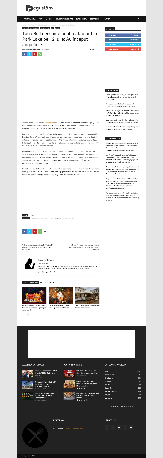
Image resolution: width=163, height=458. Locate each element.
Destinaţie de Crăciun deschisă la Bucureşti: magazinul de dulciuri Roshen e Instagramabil (122, 121)
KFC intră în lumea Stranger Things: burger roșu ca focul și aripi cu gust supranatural (34, 308)
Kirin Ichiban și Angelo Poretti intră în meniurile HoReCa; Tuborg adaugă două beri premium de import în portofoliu (122, 113)
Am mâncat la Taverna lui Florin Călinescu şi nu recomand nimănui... (87, 395)
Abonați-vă (135, 49)
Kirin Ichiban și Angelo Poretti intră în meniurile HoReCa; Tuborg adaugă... (45, 395)
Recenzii (49, 19)
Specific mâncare (34, 28)
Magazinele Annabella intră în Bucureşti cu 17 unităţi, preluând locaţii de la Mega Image (122, 105)
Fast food (31, 25)
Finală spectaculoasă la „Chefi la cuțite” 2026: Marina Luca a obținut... (46, 373)
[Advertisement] (100, 8)
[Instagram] (43, 272)
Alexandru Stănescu (33, 49)
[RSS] (51, 272)
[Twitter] (29, 54)
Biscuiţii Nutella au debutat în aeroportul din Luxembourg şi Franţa (122, 197)
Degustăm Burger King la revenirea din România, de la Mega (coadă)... (86, 384)
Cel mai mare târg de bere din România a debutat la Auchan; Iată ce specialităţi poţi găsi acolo (120, 185)
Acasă (24, 25)
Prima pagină (29, 19)
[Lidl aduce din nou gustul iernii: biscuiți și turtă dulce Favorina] (61, 295)
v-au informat (48, 123)
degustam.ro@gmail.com (73, 428)
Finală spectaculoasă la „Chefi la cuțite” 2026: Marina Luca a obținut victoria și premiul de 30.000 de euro (122, 97)
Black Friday (81, 19)
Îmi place (136, 35)
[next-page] (27, 314)
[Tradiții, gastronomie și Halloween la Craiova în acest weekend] (87, 295)
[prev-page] (23, 314)
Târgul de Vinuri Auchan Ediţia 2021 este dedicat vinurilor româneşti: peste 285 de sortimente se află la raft (122, 181)
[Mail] (47, 272)
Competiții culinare (64, 19)
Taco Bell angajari (56, 218)
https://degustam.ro (43, 263)
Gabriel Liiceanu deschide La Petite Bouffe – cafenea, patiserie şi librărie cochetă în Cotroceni (38, 247)
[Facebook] (24, 54)
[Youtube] (131, 427)
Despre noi (94, 19)
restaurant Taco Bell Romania (39, 218)
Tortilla (57, 28)
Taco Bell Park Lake (68, 218)
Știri (40, 19)
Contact (106, 19)
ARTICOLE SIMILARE (31, 282)
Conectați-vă (134, 40)
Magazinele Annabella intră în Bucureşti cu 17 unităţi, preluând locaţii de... (45, 384)
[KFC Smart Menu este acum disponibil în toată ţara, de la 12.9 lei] (69, 373)
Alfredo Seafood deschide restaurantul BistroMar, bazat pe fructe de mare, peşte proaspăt (84, 247)
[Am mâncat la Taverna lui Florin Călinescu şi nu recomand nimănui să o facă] (69, 396)
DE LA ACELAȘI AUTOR (48, 282)
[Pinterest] (34, 54)
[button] (138, 19)
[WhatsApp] (40, 54)
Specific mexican (45, 28)
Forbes (31, 215)
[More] (45, 54)
